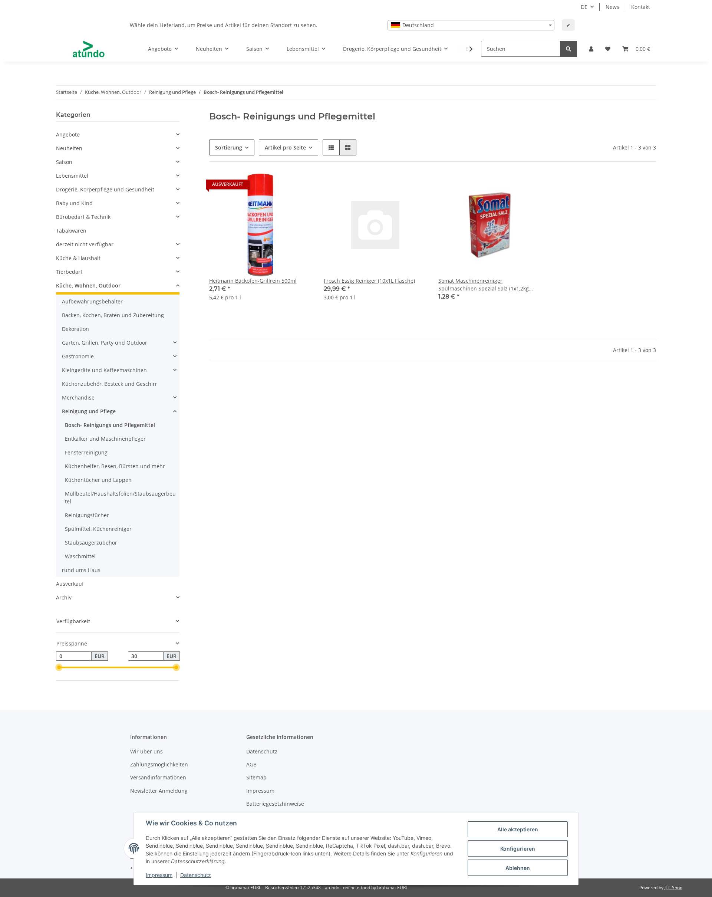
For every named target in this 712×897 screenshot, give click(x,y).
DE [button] (584, 6)
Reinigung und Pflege (89, 411)
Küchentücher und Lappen (98, 479)
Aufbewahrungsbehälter (92, 301)
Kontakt (640, 6)
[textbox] (471, 25)
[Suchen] (568, 49)
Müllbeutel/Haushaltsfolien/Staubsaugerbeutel (120, 497)
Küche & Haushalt (78, 258)
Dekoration (75, 328)
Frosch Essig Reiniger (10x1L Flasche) (369, 280)
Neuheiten (69, 148)
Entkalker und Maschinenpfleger (105, 438)
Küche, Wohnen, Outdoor (88, 285)
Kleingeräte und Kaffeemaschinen (104, 370)
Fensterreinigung (86, 452)
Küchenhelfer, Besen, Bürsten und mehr (115, 466)
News (612, 6)
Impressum (260, 790)
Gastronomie (78, 356)
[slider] (59, 668)
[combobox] (471, 25)
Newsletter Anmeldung (159, 790)
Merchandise (78, 397)
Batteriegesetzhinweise (275, 803)
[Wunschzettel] (607, 49)
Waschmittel (80, 556)
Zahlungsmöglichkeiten (159, 764)
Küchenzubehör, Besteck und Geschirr (109, 383)
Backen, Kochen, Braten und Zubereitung (113, 315)
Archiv (64, 597)
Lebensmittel (72, 175)
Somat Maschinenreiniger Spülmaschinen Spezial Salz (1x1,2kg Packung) (483, 284)
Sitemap (256, 777)
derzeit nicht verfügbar (84, 244)
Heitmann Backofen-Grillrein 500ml (253, 280)
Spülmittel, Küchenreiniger (98, 528)
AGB (251, 764)
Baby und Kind (74, 203)
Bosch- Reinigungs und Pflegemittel (110, 424)
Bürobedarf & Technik (83, 216)
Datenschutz (261, 751)
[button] (591, 49)
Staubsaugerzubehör (91, 542)
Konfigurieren (517, 848)
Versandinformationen (158, 777)
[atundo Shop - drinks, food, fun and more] (88, 49)
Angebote (68, 134)
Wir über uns (146, 751)
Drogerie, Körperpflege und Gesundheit (105, 189)
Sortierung (228, 147)
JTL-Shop (673, 887)
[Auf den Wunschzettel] (299, 186)
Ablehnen (517, 868)
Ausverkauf (70, 583)
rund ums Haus (81, 570)
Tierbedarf (69, 271)
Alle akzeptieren (517, 829)
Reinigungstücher (87, 515)
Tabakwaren (71, 230)
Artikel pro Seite (285, 147)
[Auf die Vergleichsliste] (280, 186)
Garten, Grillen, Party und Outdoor (104, 342)
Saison (64, 161)
